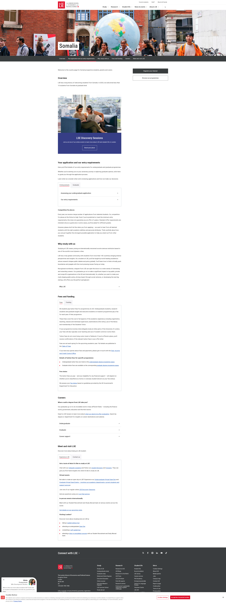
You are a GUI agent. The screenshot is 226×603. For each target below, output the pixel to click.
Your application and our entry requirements (81, 58)
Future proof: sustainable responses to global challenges (123, 587)
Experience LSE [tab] (64, 457)
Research (114, 7)
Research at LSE (120, 568)
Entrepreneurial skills (140, 581)
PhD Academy (138, 578)
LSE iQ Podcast (120, 578)
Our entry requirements (69, 199)
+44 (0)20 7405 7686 (63, 586)
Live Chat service (84, 494)
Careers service (138, 576)
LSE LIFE (136, 590)
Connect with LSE (68, 553)
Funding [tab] (68, 302)
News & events (140, 7)
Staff (153, 2)
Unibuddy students (75, 468)
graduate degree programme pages (108, 365)
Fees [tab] (61, 302)
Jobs (154, 576)
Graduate (62, 430)
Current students (143, 2)
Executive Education (102, 578)
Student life (126, 7)
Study (104, 7)
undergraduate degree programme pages (102, 362)
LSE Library (137, 573)
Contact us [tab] (76, 457)
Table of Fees (66, 346)
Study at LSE (100, 568)
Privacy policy (156, 591)
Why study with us (103, 58)
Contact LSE (156, 581)
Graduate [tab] (76, 185)
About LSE (153, 7)
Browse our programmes (150, 78)
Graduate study (101, 573)
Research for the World (122, 573)
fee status (73, 383)
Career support (64, 436)
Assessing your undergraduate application (76, 193)
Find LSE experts (120, 581)
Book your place (89, 148)
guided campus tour (73, 523)
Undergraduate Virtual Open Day (105, 479)
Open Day (82, 526)
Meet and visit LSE (139, 58)
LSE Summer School (102, 587)
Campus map (156, 578)
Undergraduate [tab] (64, 185)
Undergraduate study (103, 571)
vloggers (109, 468)
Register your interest (150, 71)
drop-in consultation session (78, 533)
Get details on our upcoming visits (70, 510)
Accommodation (139, 571)
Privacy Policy (18, 601)
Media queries (157, 573)
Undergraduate (64, 423)
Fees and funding (117, 58)
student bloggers (97, 468)
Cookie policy (156, 586)
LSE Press (118, 576)
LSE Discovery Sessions (87, 489)
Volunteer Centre (139, 587)
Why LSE (62, 287)
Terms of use (156, 588)
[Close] (223, 597)
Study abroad (101, 590)
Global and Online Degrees (104, 576)
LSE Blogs (118, 571)
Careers (127, 58)
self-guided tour (76, 530)
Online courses (101, 581)
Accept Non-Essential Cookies (180, 597)
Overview (62, 58)
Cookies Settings (157, 568)
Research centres (120, 583)
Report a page (157, 583)
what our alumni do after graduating (97, 414)
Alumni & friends (162, 2)
